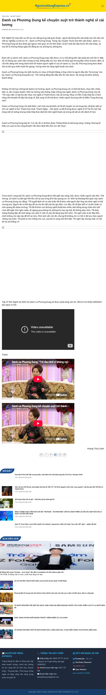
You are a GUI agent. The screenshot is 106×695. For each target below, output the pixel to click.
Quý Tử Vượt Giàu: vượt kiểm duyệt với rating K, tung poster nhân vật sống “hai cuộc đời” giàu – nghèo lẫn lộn (55, 524)
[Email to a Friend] (55, 455)
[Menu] (102, 6)
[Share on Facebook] (46, 455)
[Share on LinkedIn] (65, 455)
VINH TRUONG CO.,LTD (68, 692)
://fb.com (88, 659)
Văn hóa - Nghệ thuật (11, 16)
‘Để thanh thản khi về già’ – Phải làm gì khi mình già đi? (35, 499)
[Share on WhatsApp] (41, 455)
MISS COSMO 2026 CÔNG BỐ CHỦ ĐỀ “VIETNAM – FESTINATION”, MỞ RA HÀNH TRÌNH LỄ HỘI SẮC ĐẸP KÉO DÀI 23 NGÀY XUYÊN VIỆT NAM (58, 513)
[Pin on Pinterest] (60, 455)
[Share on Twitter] (50, 455)
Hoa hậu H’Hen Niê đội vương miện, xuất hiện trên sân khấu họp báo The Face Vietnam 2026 (48, 475)
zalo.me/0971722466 (81, 673)
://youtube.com (79, 666)
